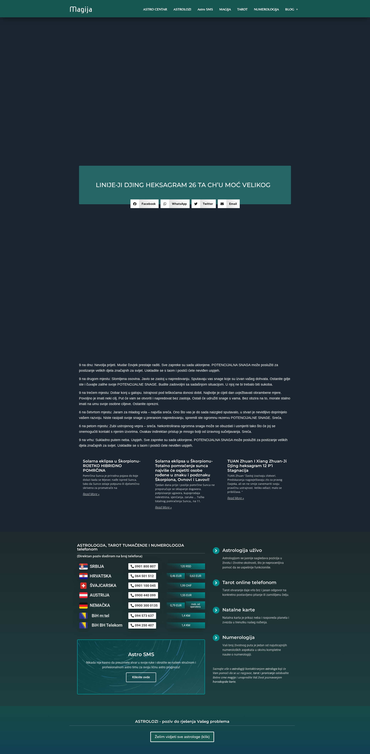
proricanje (268, 673)
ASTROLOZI (182, 9)
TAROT (242, 9)
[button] (144, 203)
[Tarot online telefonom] (216, 582)
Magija (80, 9)
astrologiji (238, 669)
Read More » (91, 494)
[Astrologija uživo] (216, 550)
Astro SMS (205, 9)
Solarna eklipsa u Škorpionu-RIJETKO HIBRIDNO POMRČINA (111, 466)
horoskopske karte (224, 681)
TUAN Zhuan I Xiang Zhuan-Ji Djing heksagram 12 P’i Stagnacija (257, 466)
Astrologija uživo (242, 550)
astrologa (271, 669)
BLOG (289, 9)
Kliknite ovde (141, 677)
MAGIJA (225, 9)
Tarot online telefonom (249, 582)
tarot (256, 673)
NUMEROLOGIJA (266, 9)
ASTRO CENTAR (155, 9)
